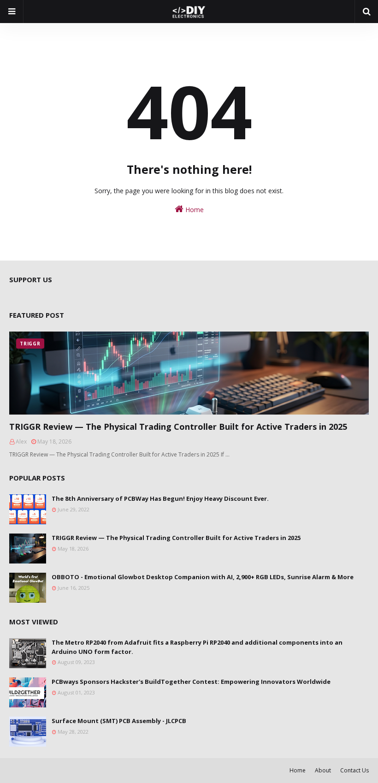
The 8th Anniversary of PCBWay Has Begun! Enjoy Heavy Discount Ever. (160, 498)
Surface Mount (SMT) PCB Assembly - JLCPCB (119, 721)
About (323, 770)
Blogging (14, 770)
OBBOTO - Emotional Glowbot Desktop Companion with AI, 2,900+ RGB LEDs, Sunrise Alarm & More (203, 577)
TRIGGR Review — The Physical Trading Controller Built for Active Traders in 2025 (178, 426)
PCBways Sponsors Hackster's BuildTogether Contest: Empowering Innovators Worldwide (191, 681)
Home (193, 209)
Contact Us (354, 770)
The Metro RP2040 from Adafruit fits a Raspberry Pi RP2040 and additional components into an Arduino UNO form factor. (197, 647)
